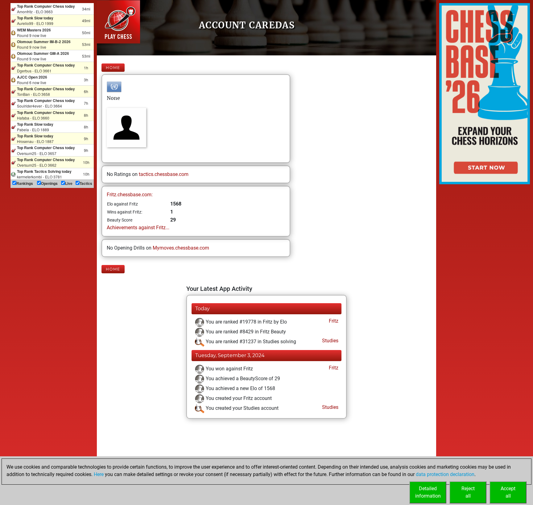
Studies (329, 341)
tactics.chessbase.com (163, 174)
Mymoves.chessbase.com (181, 248)
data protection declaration (445, 474)
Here (99, 474)
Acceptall (508, 492)
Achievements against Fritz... (138, 227)
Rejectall (468, 492)
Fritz (333, 321)
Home (113, 67)
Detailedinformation (428, 492)
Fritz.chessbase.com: (130, 195)
